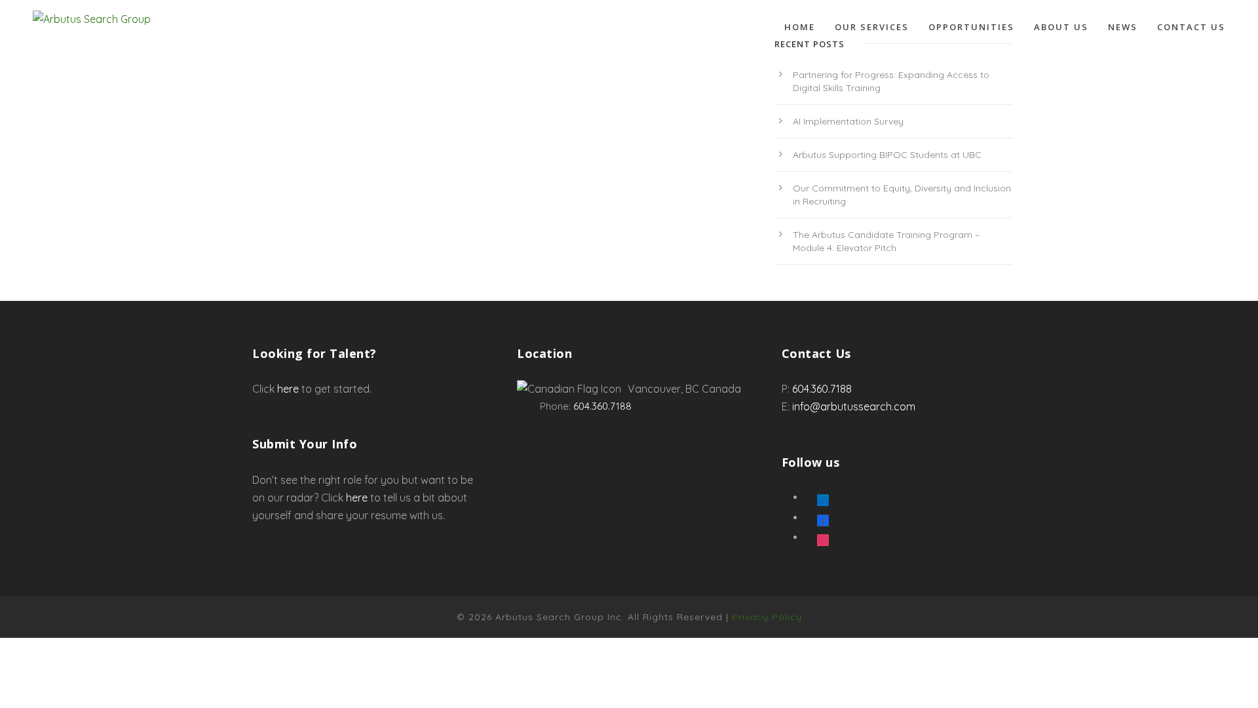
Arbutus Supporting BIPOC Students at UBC (887, 155)
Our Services (872, 27)
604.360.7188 (602, 406)
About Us (1061, 27)
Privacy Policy (767, 617)
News (1122, 27)
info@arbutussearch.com (853, 406)
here (288, 388)
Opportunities (971, 27)
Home (799, 27)
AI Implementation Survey (848, 121)
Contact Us (1191, 27)
